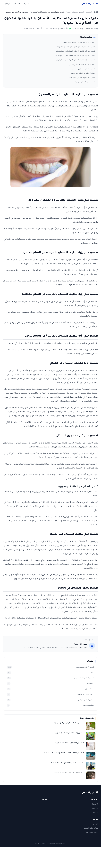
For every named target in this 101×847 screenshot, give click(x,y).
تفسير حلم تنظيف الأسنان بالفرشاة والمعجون (79, 42)
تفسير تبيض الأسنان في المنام (84, 82)
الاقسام (17, 4)
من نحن (7, 4)
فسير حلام (90, 4)
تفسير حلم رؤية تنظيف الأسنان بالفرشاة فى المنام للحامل (75, 51)
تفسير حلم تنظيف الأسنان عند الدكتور (82, 78)
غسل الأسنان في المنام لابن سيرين (82, 73)
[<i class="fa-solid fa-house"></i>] (96, 12)
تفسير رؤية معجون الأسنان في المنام (82, 64)
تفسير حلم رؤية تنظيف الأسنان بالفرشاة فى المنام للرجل (75, 60)
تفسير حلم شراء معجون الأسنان (83, 69)
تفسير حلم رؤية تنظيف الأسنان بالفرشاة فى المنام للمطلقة (74, 56)
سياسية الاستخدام (91, 832)
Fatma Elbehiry (90, 28)
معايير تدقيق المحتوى (90, 828)
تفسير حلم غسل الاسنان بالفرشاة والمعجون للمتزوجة (76, 47)
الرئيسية (27, 4)
